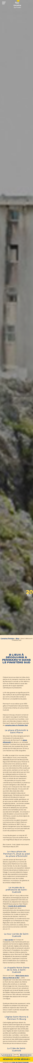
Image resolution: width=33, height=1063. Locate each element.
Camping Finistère (7, 638)
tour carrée (9, 940)
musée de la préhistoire (17, 906)
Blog (17, 638)
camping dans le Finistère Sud (16, 725)
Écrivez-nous (27, 1055)
